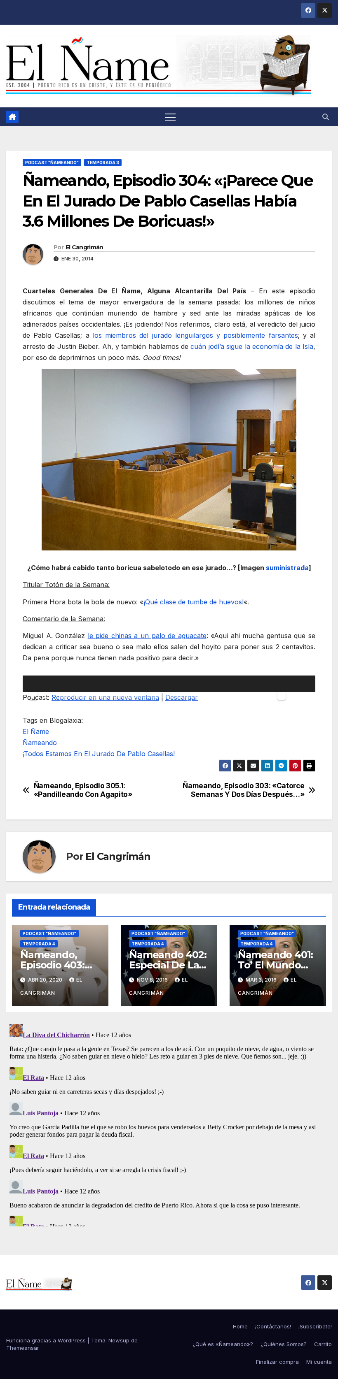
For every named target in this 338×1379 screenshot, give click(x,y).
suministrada (287, 568)
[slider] (299, 683)
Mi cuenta (319, 1361)
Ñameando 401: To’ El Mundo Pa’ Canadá (275, 965)
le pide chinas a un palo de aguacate (147, 635)
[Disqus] (169, 1123)
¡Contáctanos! (273, 1326)
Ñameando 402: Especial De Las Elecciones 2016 (167, 965)
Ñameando (40, 742)
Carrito (323, 1344)
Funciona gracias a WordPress (46, 1340)
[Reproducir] (33, 696)
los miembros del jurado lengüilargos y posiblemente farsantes (195, 335)
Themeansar (22, 1347)
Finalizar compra (277, 1361)
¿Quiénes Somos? (284, 1344)
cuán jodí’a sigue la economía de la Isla (251, 346)
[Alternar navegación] (170, 116)
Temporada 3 (103, 162)
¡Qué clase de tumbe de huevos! (193, 602)
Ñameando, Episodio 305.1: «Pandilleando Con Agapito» (83, 790)
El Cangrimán (84, 247)
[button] (325, 117)
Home (240, 1326)
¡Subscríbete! (315, 1326)
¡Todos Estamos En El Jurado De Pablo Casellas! (99, 754)
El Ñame (36, 731)
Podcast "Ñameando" (52, 162)
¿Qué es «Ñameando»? (222, 1344)
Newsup (118, 1340)
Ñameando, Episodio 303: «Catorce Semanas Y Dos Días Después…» (243, 790)
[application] (169, 684)
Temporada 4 (39, 943)
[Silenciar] (281, 696)
